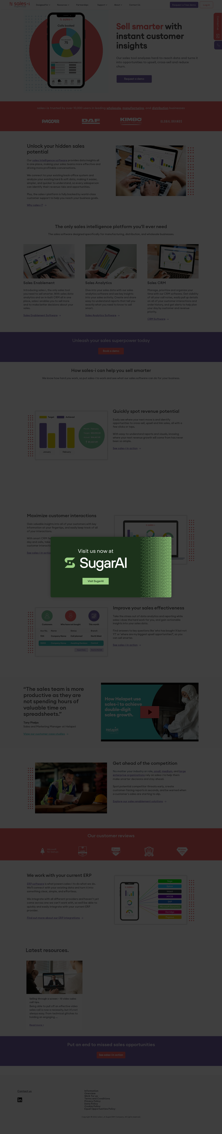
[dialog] (111, 567)
